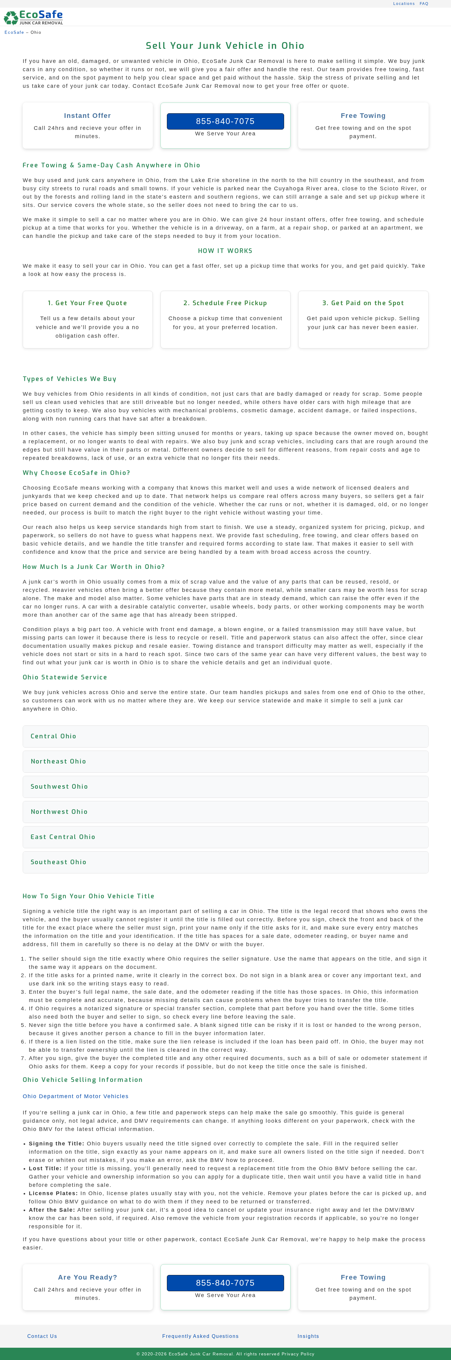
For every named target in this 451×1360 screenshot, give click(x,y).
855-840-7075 (225, 121)
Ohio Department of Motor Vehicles (76, 1096)
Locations (404, 4)
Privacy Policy (298, 1353)
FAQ (424, 4)
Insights (308, 1336)
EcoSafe (14, 32)
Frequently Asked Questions (200, 1336)
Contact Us (42, 1336)
